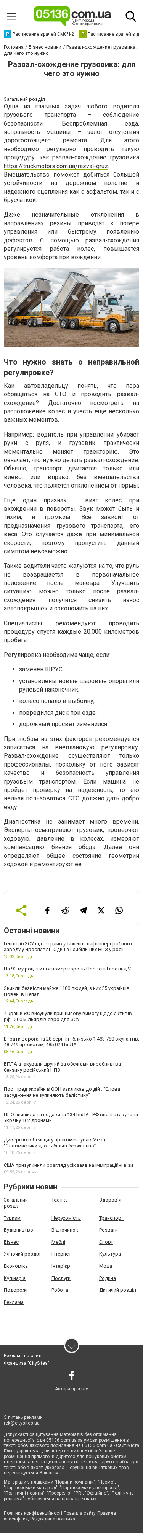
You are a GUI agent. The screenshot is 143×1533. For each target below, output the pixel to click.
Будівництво (18, 1230)
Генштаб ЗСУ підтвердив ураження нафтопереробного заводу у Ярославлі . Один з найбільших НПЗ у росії (68, 947)
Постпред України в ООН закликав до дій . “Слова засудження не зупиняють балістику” (62, 1092)
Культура (110, 1254)
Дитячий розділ (117, 1290)
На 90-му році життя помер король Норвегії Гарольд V (67, 969)
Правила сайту (80, 1513)
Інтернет (61, 1254)
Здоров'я (110, 1200)
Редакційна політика (52, 1519)
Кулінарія (15, 1278)
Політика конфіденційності (33, 1513)
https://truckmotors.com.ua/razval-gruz (56, 166)
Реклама (14, 1302)
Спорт (106, 1242)
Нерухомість (66, 1218)
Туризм (12, 1218)
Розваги (108, 1230)
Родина (107, 1278)
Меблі (58, 1242)
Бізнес (11, 1242)
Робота (59, 1290)
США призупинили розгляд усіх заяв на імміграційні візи (68, 1165)
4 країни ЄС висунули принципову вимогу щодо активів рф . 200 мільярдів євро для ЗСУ (68, 1016)
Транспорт (111, 1218)
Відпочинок (64, 1230)
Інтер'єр (60, 1266)
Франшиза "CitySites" (26, 1363)
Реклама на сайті (23, 1355)
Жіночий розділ (22, 1254)
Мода (105, 1266)
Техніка (59, 1200)
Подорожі (15, 1290)
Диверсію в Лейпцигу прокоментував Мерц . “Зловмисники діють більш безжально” (56, 1143)
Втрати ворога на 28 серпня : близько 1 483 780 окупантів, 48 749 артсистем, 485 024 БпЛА (71, 1042)
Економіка (16, 1266)
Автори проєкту (71, 1388)
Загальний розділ (16, 1203)
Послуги (61, 1278)
